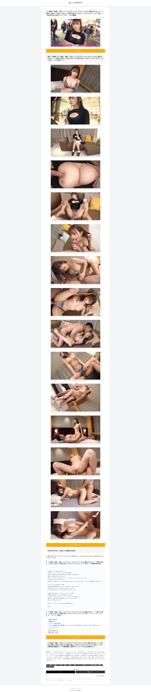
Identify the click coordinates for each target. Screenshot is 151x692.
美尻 (94, 625)
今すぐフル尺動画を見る (75, 50)
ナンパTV (55, 627)
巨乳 (86, 625)
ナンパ (66, 625)
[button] (90, 672)
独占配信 (55, 625)
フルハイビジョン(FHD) (74, 625)
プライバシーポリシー (75, 688)
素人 (59, 625)
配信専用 (63, 625)
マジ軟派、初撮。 (57, 623)
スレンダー (90, 625)
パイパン (98, 625)
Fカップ (82, 625)
